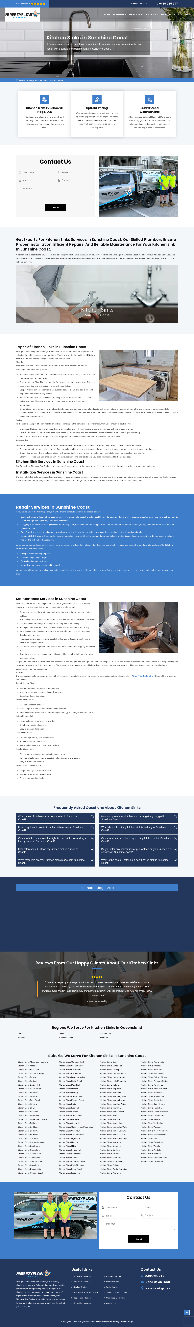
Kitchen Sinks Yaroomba (152, 1161)
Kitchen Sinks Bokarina (27, 1112)
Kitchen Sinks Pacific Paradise (113, 1169)
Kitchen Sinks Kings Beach (71, 1169)
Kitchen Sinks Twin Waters (152, 1115)
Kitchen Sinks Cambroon (28, 1146)
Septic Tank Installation (116, 1292)
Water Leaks (111, 1287)
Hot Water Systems (82, 1276)
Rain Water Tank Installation (85, 1292)
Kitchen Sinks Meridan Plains (113, 1104)
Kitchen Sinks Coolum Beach (30, 1173)
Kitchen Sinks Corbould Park (71, 1062)
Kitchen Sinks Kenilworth (70, 1154)
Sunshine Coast (66, 1037)
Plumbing (119, 14)
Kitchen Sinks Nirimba (109, 1154)
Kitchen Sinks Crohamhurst (71, 1066)
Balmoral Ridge (27, 80)
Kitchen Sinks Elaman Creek (71, 1100)
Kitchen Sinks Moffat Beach (112, 1112)
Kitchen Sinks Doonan (68, 1089)
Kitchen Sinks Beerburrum (29, 1089)
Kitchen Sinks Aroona (26, 1066)
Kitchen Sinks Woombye (152, 1142)
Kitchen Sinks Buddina (27, 1127)
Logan (61, 1034)
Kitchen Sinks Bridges (27, 1123)
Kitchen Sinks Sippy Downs (153, 1104)
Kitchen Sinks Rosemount (152, 1096)
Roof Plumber (112, 1282)
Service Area (136, 14)
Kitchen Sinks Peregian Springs (155, 1081)
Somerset (21, 1034)
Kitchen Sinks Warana (150, 1127)
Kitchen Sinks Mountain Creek (113, 1138)
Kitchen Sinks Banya (26, 1077)
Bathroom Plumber (81, 1282)
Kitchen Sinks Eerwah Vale (71, 1096)
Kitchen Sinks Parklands (151, 1066)
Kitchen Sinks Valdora (150, 1119)
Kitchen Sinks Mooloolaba (111, 1123)
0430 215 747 (168, 3)
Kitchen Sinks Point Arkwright (154, 1089)
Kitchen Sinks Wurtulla (151, 1150)
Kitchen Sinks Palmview (110, 1173)
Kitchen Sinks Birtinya (27, 1104)
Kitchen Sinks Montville (110, 1119)
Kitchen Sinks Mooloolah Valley (114, 1127)
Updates (151, 14)
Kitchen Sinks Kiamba (68, 1157)
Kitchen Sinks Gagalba (69, 1119)
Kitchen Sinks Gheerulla (69, 1123)
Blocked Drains (80, 1287)
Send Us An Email (158, 1282)
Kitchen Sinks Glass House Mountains (76, 1127)
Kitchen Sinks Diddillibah (70, 1085)
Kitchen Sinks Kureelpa (110, 1069)
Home (107, 14)
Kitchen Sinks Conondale (28, 1157)
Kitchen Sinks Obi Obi (109, 1165)
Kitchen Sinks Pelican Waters (154, 1077)
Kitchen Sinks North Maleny (112, 1161)
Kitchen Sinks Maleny (109, 1085)
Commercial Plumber (115, 1298)
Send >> (55, 207)
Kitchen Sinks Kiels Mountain (72, 1165)
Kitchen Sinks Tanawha (151, 1108)
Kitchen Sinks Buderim (27, 1131)
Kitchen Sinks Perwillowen (152, 1085)
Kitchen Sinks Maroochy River (113, 1096)
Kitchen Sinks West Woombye (154, 1131)
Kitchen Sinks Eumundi (69, 1108)
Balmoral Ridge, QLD (158, 1288)
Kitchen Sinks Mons (108, 1115)
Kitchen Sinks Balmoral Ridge (49, 80)
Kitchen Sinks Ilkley (67, 1146)
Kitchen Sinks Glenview (69, 1131)
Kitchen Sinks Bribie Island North (32, 1119)
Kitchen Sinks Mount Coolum (113, 1131)
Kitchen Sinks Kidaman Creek (72, 1161)
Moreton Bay (105, 1034)
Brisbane (104, 1037)
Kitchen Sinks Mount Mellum (112, 1134)
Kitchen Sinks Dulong (68, 1092)
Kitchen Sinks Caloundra (28, 1138)
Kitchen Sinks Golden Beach (71, 1134)
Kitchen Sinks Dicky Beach (70, 1081)
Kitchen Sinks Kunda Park (111, 1066)
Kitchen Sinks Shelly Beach (153, 1100)
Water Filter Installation (143, 676)
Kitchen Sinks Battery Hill (28, 1085)
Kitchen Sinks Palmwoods (152, 1062)
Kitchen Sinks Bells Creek (28, 1100)
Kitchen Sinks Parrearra (151, 1069)
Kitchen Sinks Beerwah (27, 1092)
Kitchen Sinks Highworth (69, 1138)
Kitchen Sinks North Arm (111, 1157)
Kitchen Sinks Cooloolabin (29, 1169)
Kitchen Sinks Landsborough (113, 1077)
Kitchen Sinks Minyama (110, 1108)
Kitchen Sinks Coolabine (28, 1165)
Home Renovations (82, 1303)
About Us (165, 14)
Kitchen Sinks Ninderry (110, 1150)
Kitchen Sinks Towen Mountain (154, 1112)
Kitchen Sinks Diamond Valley (72, 1077)
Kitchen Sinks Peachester (152, 1073)
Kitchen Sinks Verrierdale (152, 1123)
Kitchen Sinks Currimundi (70, 1073)
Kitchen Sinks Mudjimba (110, 1142)
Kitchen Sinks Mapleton (110, 1089)
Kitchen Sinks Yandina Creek (154, 1157)
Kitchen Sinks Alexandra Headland (32, 1062)
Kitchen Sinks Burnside (27, 1134)
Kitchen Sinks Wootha (150, 1146)
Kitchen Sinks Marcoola (110, 1092)
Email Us (143, 3)
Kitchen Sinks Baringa (27, 1081)
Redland (21, 1037)
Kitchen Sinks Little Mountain (113, 1081)
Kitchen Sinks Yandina (151, 1154)
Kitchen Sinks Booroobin (28, 1115)
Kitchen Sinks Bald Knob (28, 1069)
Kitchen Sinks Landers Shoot (113, 1073)
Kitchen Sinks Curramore (70, 1069)
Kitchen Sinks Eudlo (67, 1104)
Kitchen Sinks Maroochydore (113, 1100)
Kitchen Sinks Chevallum (28, 1150)
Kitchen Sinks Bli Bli (26, 1108)
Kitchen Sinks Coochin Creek (30, 1161)
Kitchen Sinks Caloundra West (31, 1142)
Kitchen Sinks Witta (149, 1138)
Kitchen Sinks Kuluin (109, 1062)
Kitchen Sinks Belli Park (27, 1096)
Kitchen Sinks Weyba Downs (153, 1134)
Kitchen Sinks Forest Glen (70, 1115)
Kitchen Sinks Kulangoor (70, 1173)
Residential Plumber (82, 1298)
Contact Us (181, 14)
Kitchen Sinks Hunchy (68, 1142)
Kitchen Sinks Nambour (110, 1146)
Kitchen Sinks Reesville (151, 1092)
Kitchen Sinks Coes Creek (29, 1154)
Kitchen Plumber (113, 1276)
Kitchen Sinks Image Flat (70, 1150)
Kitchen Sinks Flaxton (68, 1112)
